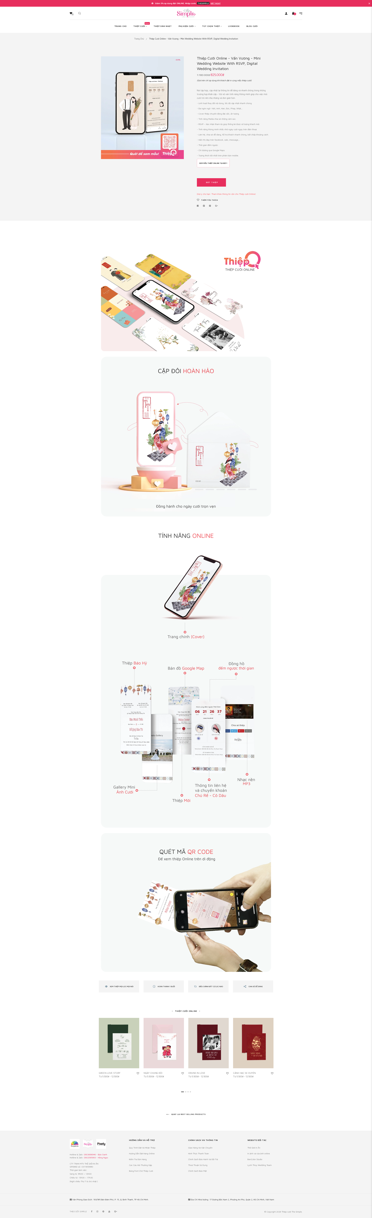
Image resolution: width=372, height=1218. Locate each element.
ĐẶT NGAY (216, 3)
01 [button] (182, 1091)
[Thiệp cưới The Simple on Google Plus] (115, 1211)
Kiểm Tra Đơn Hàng (138, 1159)
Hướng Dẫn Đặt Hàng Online (142, 1153)
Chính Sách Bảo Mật (197, 1171)
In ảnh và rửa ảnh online (258, 1153)
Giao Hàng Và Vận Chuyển (200, 1147)
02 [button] (185, 1091)
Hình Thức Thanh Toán (198, 1153)
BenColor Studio (254, 1159)
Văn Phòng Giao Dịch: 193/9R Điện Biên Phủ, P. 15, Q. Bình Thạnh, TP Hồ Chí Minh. (110, 1199)
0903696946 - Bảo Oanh (95, 1154)
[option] (119, 1051)
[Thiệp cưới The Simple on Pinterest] (103, 1211)
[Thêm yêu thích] (138, 1073)
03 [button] (188, 1091)
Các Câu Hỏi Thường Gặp (140, 1165)
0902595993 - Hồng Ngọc (96, 1157)
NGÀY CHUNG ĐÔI (153, 1073)
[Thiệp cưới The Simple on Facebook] (91, 1211)
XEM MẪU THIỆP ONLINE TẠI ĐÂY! (213, 163)
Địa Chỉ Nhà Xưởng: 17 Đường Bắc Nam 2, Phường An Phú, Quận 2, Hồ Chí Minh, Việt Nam (232, 1199)
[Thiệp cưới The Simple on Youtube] (109, 1211)
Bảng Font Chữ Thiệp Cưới (141, 1171)
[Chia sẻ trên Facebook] (198, 206)
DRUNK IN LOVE (196, 1073)
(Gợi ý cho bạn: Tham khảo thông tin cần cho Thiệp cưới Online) (226, 194)
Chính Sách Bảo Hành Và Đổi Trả (203, 1159)
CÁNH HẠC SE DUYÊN (244, 1073)
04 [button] (190, 1091)
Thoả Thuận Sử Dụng (197, 1165)
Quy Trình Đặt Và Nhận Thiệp (142, 1147)
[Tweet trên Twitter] (204, 206)
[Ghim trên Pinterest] (210, 206)
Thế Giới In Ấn (253, 1147)
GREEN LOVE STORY (109, 1073)
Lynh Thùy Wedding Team (259, 1165)
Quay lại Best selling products (188, 1114)
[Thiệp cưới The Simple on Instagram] (97, 1211)
